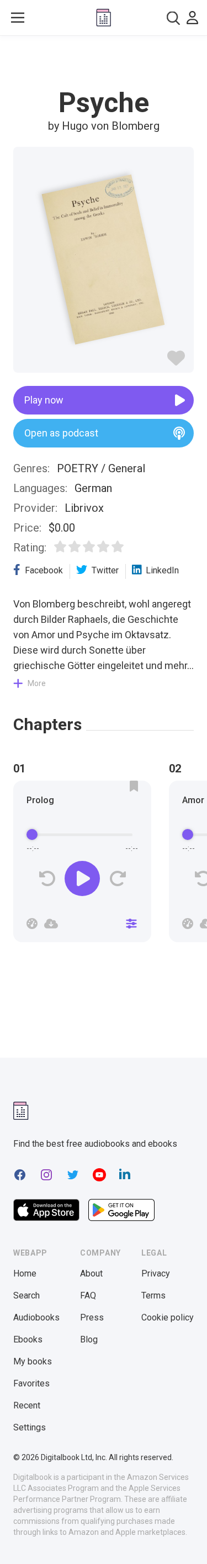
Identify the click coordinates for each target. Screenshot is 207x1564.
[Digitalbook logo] (103, 17)
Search (26, 1295)
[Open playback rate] (32, 923)
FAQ (88, 1295)
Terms (153, 1295)
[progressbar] (82, 834)
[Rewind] (47, 878)
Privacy (155, 1273)
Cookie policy (167, 1317)
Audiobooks (36, 1317)
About (91, 1273)
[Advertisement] (103, 62)
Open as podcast (61, 433)
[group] (82, 864)
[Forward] (117, 878)
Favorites (31, 1383)
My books (32, 1361)
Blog (89, 1339)
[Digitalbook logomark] (21, 1111)
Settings (29, 1427)
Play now (43, 400)
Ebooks (28, 1339)
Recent (26, 1405)
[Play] (82, 878)
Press (92, 1317)
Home (24, 1273)
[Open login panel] (192, 17)
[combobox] (173, 18)
